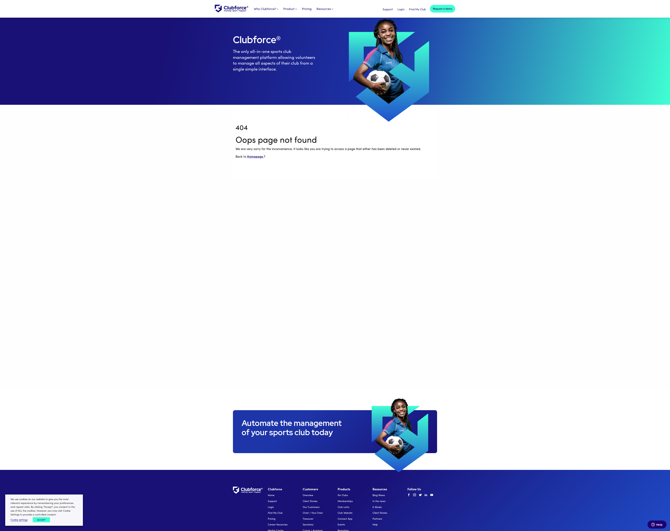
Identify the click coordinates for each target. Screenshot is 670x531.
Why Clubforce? (265, 9)
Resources (324, 9)
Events (341, 524)
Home (271, 495)
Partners (377, 518)
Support (388, 9)
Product (289, 9)
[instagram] (414, 495)
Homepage (255, 156)
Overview (308, 495)
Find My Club (417, 9)
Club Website (345, 512)
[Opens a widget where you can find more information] (657, 525)
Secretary (308, 524)
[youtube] (431, 495)
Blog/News (379, 495)
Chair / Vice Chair (313, 512)
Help (375, 524)
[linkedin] (426, 495)
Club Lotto (343, 507)
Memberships (345, 501)
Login (400, 9)
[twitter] (420, 495)
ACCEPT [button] (41, 519)
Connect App (345, 518)
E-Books (377, 507)
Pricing (307, 9)
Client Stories (310, 501)
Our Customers (311, 507)
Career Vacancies (278, 524)
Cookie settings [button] (19, 519)
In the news (379, 501)
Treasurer (308, 518)
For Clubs (343, 495)
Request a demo (442, 8)
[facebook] (408, 495)
